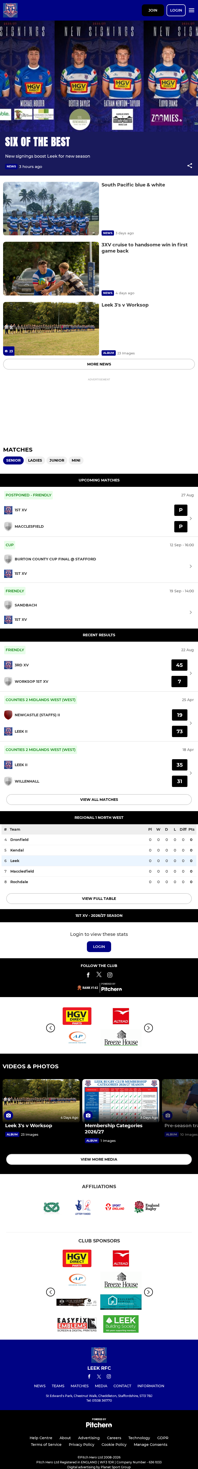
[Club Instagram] (110, 976)
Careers (114, 1438)
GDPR (162, 1438)
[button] (190, 167)
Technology (139, 1438)
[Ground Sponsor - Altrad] (121, 1017)
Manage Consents (150, 1444)
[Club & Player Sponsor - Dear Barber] (77, 1303)
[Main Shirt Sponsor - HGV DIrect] (77, 1017)
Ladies (35, 460)
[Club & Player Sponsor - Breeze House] (121, 1039)
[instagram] (108, 1377)
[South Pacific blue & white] (51, 209)
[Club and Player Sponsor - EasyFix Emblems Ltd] (77, 1324)
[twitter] (99, 1377)
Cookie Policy (114, 1444)
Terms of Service (46, 1444)
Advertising (89, 1438)
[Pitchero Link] (111, 990)
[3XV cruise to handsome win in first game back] (51, 268)
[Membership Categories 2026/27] (120, 1100)
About (65, 1438)
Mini (76, 460)
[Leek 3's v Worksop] (51, 329)
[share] (190, 166)
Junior (57, 460)
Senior (13, 460)
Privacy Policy (81, 1444)
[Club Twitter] (99, 976)
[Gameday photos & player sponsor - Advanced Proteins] (77, 1039)
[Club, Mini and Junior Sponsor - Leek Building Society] (121, 1324)
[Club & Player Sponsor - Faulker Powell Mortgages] (121, 1303)
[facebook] (89, 1377)
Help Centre (41, 1438)
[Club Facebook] (88, 976)
